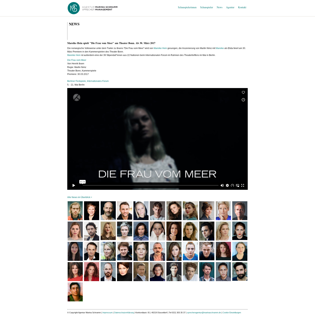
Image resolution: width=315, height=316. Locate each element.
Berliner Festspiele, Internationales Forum (88, 81)
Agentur (230, 7)
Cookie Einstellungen (232, 312)
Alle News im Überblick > (79, 197)
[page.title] (75, 211)
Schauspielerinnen (187, 7)
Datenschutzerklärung (124, 312)
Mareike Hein (160, 48)
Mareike (220, 48)
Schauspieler (206, 7)
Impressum (107, 312)
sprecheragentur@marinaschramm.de (204, 312)
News (219, 7)
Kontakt (242, 7)
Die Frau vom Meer (76, 60)
